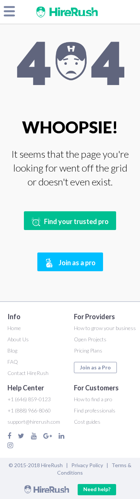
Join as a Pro (95, 367)
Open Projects (90, 339)
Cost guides (87, 421)
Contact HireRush (28, 373)
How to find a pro (93, 399)
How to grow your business (105, 328)
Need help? (97, 489)
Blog (12, 350)
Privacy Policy (87, 465)
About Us (18, 339)
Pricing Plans (88, 350)
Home (14, 328)
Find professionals (94, 410)
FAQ (12, 362)
